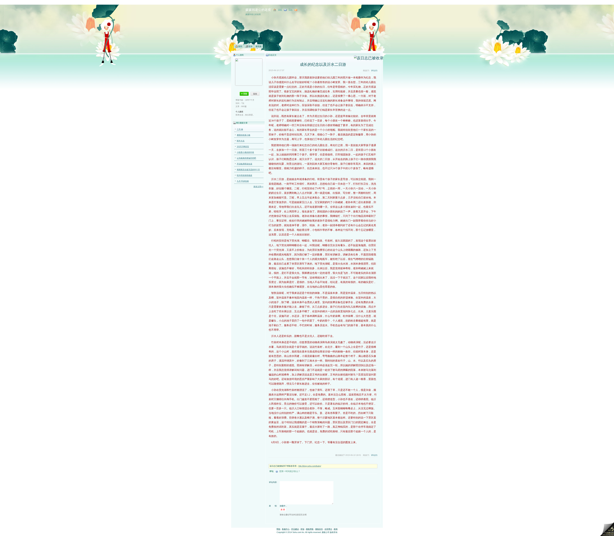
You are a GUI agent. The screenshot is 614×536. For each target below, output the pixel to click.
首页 (280, 10)
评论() (374, 70)
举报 (302, 529)
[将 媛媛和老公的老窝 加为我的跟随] (244, 94)
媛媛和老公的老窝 (258, 10)
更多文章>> (258, 186)
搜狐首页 (319, 529)
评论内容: (273, 482)
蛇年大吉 (240, 141)
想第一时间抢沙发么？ (289, 471)
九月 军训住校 (243, 181)
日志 (290, 10)
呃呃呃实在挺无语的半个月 (248, 170)
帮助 (278, 529)
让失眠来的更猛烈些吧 (246, 158)
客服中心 (286, 529)
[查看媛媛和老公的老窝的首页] (274, 10)
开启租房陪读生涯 (244, 164)
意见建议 (295, 529)
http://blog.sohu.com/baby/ (309, 466)
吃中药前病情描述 (244, 175)
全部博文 (328, 529)
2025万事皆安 (243, 146)
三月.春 (240, 129)
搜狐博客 (310, 529)
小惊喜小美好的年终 (245, 152)
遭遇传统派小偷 (243, 135)
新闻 (336, 529)
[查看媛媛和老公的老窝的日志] (285, 10)
